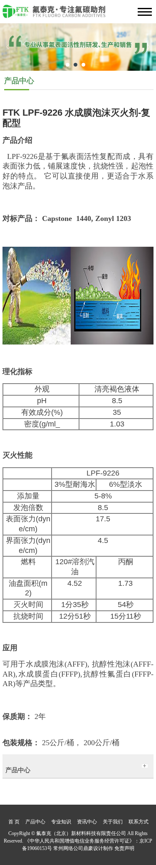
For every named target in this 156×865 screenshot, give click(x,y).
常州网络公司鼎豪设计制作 (83, 848)
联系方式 (139, 822)
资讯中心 (87, 822)
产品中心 (35, 822)
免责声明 (124, 848)
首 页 (14, 822)
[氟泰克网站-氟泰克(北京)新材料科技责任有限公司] (78, 14)
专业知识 (61, 822)
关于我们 (113, 822)
